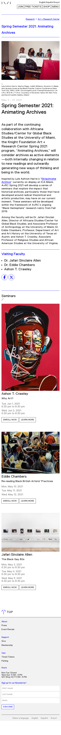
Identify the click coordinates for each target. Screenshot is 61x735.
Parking (4, 661)
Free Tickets (33, 6)
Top (8, 612)
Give (3, 641)
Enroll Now (10, 420)
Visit (3, 653)
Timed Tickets (8, 657)
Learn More (27, 420)
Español (44, 718)
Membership (7, 645)
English (35, 718)
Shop (46, 6)
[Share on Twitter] (11, 277)
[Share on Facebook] (4, 277)
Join (20, 6)
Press (4, 625)
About (4, 622)
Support (5, 637)
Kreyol (54, 718)
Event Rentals (7, 629)
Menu (55, 6)
